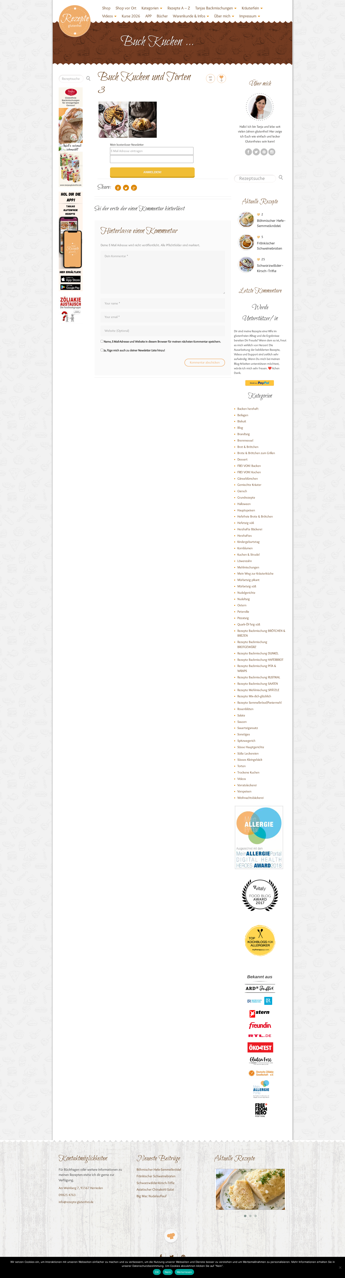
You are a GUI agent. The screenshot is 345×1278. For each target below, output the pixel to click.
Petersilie (243, 611)
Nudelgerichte (246, 593)
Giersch (242, 491)
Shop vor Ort (126, 8)
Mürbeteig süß (246, 586)
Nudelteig (243, 599)
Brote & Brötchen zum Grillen (256, 453)
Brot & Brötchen (247, 447)
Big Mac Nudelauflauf (152, 1196)
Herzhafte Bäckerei (249, 529)
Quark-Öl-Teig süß (248, 624)
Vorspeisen (244, 791)
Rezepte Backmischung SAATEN (257, 683)
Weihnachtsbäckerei (250, 798)
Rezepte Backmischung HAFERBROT (260, 660)
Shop (106, 8)
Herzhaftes (244, 535)
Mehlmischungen (248, 567)
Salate (241, 715)
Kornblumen (245, 548)
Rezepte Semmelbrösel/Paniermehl (259, 702)
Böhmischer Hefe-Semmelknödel (159, 1169)
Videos (107, 16)
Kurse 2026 (131, 16)
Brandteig (243, 434)
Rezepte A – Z (179, 8)
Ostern (241, 605)
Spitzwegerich (246, 741)
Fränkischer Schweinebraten (156, 1176)
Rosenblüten (245, 709)
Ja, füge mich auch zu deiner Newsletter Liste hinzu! (134, 350)
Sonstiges (243, 734)
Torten (241, 766)
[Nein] (340, 1267)
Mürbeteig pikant (248, 580)
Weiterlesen (184, 1272)
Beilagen (242, 415)
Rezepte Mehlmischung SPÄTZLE (258, 690)
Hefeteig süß (245, 523)
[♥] (171, 1236)
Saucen (242, 722)
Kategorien (150, 8)
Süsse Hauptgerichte (250, 747)
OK (157, 1272)
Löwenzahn (244, 561)
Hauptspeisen (246, 510)
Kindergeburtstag (248, 542)
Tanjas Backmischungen (214, 8)
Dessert (242, 459)
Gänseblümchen (247, 478)
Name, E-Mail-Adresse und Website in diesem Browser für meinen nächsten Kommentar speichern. (162, 341)
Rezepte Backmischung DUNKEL (258, 653)
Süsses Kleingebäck (249, 759)
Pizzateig (243, 618)
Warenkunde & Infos (189, 16)
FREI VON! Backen (249, 466)
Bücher (162, 16)
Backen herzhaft (248, 409)
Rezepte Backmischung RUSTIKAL (258, 677)
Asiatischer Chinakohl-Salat (155, 1189)
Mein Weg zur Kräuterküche (255, 573)
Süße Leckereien (248, 753)
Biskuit (241, 421)
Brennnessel (245, 440)
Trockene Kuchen (248, 772)
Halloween (244, 504)
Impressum (247, 16)
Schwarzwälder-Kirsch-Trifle (155, 1183)
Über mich (222, 16)
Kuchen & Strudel (248, 554)
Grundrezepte (246, 497)
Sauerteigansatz (247, 728)
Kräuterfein (250, 8)
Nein (168, 1272)
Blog (240, 428)
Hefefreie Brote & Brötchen (255, 516)
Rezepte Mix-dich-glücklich (254, 696)
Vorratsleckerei (247, 785)
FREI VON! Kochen (249, 472)
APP (148, 16)
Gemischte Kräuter (249, 485)
